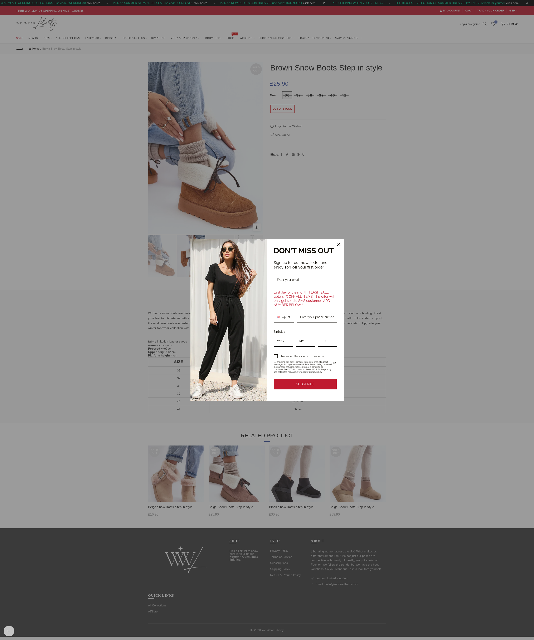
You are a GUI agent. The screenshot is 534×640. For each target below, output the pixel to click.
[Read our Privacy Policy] (334, 362)
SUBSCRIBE (305, 384)
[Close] (339, 244)
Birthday (279, 331)
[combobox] (284, 317)
